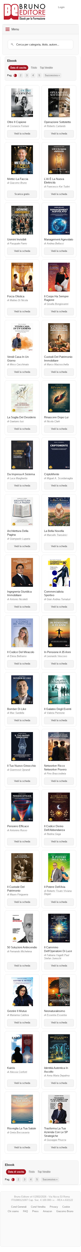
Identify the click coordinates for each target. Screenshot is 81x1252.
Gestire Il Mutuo (17, 1011)
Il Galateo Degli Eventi (57, 709)
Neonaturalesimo (54, 1011)
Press (35, 1211)
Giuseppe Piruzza (56, 1140)
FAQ (25, 1211)
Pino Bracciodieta (56, 773)
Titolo (34, 67)
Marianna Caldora (19, 1015)
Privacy (54, 1206)
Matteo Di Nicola (19, 300)
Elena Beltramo (18, 656)
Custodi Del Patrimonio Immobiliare (58, 358)
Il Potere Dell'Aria (54, 886)
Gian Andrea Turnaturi (58, 599)
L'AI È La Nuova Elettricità (54, 180)
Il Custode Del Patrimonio (15, 888)
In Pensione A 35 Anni (57, 652)
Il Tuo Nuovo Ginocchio (21, 765)
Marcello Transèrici (57, 535)
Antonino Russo (18, 830)
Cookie (66, 1206)
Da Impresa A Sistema (21, 474)
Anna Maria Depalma (58, 1075)
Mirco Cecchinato (19, 364)
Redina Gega (54, 834)
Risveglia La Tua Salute (21, 1128)
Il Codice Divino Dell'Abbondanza (54, 828)
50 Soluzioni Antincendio (22, 947)
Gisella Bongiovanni (57, 304)
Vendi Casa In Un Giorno (18, 358)
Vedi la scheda (22, 133)
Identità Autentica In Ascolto (56, 1069)
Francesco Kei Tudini (58, 186)
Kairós (11, 1067)
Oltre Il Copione (16, 122)
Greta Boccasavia (19, 1132)
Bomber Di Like (16, 709)
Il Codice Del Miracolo (20, 652)
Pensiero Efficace (18, 826)
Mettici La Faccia (17, 178)
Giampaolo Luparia (20, 539)
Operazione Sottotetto (57, 122)
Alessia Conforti (18, 1072)
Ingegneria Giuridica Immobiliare (19, 593)
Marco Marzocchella (58, 364)
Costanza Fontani (19, 126)
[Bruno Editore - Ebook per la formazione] (24, 12)
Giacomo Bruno (18, 183)
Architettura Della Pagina (17, 532)
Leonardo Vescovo (57, 656)
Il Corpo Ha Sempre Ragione (56, 298)
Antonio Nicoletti (19, 599)
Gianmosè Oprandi (20, 770)
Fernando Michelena (21, 951)
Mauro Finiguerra (19, 894)
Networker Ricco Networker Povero (55, 767)
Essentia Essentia (57, 1015)
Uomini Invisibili (16, 239)
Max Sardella (17, 713)
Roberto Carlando (56, 126)
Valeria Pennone (56, 713)
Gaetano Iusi (17, 421)
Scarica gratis (22, 194)
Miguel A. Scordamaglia (60, 478)
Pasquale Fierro (18, 243)
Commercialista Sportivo (53, 593)
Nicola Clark (53, 421)
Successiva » (52, 75)
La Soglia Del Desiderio (21, 417)
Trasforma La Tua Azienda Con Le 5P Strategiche (56, 1132)
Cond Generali (19, 1206)
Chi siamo (13, 1211)
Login (61, 7)
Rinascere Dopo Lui (56, 417)
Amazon (47, 1211)
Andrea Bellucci (55, 243)
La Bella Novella (54, 530)
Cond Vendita (38, 1206)
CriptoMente (51, 474)
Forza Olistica (15, 296)
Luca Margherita (18, 478)
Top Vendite (46, 67)
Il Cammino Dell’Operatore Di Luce (58, 949)
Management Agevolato (58, 239)
